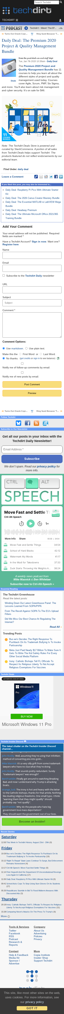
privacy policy (46, 466)
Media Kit (14, 957)
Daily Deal (52, 61)
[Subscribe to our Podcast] (45, 423)
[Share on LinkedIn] (61, 176)
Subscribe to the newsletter (30, 275)
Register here (10, 244)
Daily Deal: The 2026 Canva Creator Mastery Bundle (32, 198)
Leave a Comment (12, 176)
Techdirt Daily (33, 275)
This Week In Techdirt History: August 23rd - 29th (27, 842)
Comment (8, 310)
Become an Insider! (32, 821)
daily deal (23, 169)
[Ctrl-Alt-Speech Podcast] (32, 490)
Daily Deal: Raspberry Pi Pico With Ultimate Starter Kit (29, 879)
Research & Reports (15, 943)
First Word (28, 354)
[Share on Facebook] (56, 176)
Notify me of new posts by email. (20, 376)
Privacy (38, 939)
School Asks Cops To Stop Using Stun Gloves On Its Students (33, 884)
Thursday (9, 899)
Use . (15, 348)
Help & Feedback (18, 955)
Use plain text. (37, 348)
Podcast (13, 939)
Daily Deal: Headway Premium (21, 210)
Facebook (14, 933)
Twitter (12, 930)
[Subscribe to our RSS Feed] (36, 423)
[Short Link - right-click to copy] (36, 176)
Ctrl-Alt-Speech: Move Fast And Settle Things (26, 868)
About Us (39, 930)
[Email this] (41, 176)
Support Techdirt (43, 960)
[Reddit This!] (46, 176)
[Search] (61, 2)
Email (5, 262)
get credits (25, 358)
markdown (17, 348)
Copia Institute (42, 955)
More (4, 916)
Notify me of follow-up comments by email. (26, 367)
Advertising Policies (40, 935)
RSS (11, 936)
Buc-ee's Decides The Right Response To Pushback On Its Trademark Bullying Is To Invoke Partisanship (35, 642)
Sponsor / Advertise (14, 962)
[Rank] (6, 639)
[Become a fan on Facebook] (27, 423)
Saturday (9, 837)
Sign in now (39, 241)
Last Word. (49, 354)
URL (4, 284)
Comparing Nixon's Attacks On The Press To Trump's (29, 912)
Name (5, 249)
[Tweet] (51, 176)
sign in (36, 358)
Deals (13, 81)
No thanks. (12, 358)
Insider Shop (41, 957)
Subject (6, 297)
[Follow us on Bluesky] (18, 423)
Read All (56, 626)
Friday (6, 848)
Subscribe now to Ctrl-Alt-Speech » (32, 584)
